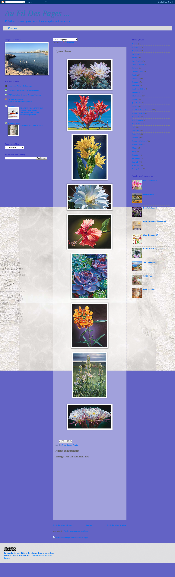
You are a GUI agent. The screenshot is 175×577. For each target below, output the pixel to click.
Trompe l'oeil (137, 169)
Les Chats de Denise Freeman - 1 (155, 248)
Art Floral (136, 54)
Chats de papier (138, 64)
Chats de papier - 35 (150, 235)
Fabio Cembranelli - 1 (151, 180)
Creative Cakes (137, 71)
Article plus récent (62, 525)
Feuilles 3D (136, 92)
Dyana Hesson (67, 445)
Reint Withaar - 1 (149, 289)
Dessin (134, 75)
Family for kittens (138, 89)
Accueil (89, 525)
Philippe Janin (148, 194)
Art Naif (135, 57)
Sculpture (135, 155)
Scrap (134, 151)
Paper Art (135, 130)
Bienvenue (12, 28)
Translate (70, 42)
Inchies (134, 99)
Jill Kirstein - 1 (148, 276)
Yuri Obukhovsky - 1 (150, 262)
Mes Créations (137, 120)
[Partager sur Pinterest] (70, 441)
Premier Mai (137, 144)
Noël (133, 127)
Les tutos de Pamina (15, 99)
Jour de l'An (136, 103)
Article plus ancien (116, 525)
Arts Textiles (137, 61)
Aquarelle (135, 50)
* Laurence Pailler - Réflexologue (20, 86)
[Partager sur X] (65, 441)
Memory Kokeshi (138, 113)
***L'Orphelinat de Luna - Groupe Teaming (24, 95)
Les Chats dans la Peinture (142, 109)
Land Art (135, 106)
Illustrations (136, 96)
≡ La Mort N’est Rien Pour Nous (31, 125)
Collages (135, 68)
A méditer (136, 47)
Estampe (135, 82)
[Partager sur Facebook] (68, 441)
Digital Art (136, 78)
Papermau (11, 106)
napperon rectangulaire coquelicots (20, 101)
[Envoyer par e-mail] (60, 441)
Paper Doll (136, 134)
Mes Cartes (136, 116)
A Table (135, 43)
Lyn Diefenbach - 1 (150, 208)
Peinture (76, 445)
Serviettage (136, 158)
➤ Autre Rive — (14, 123)
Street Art (135, 165)
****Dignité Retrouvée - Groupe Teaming (23, 90)
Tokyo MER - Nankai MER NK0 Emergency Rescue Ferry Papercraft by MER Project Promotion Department (31, 111)
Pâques (134, 148)
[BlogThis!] (63, 441)
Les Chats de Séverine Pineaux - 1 (155, 221)
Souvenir (135, 162)
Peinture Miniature (139, 141)
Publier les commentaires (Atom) (76, 531)
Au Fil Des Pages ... (37, 12)
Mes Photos (136, 123)
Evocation (135, 85)
